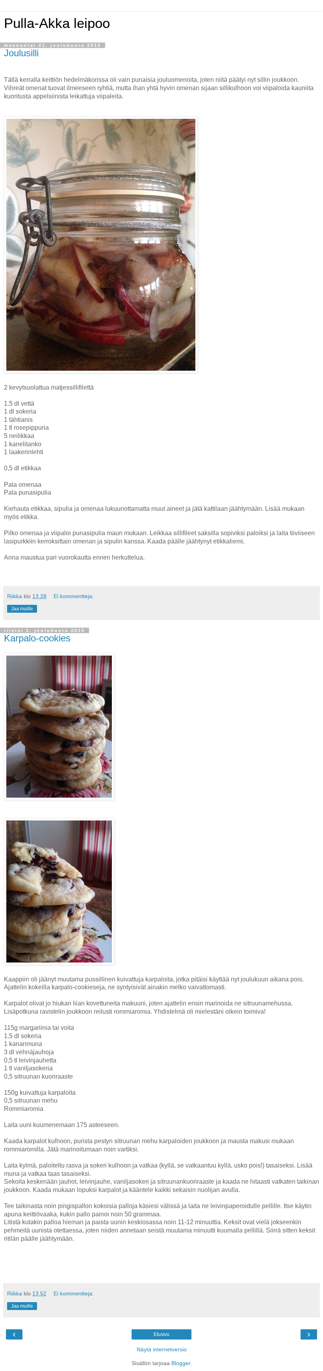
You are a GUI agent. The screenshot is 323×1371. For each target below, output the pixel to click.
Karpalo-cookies (37, 638)
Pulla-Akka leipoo (57, 23)
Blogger (180, 1363)
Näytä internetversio (162, 1349)
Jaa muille (22, 609)
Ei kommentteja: (74, 596)
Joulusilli (21, 53)
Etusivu (161, 1334)
